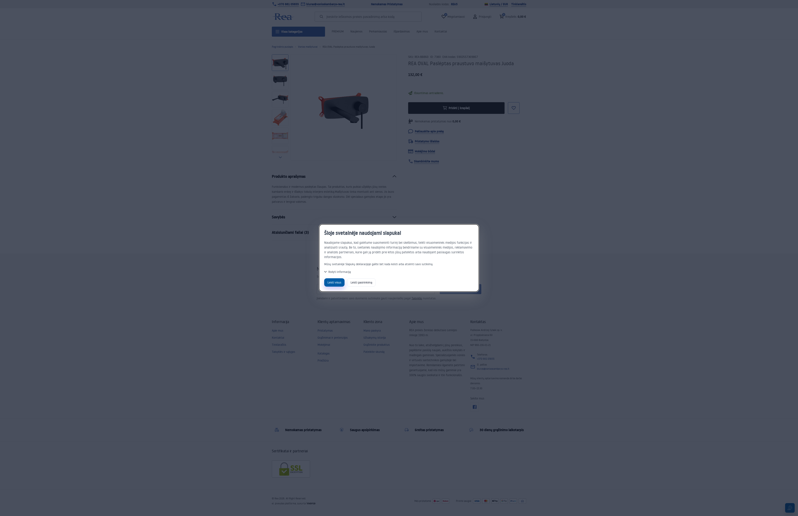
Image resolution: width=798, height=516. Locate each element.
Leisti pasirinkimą (361, 282)
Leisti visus (334, 282)
